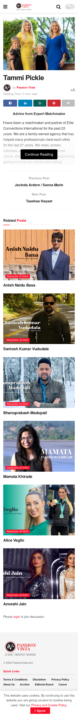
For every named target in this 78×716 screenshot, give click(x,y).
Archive (25, 684)
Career (62, 684)
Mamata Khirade (17, 476)
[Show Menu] (5, 6)
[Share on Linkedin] (25, 103)
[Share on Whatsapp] (39, 103)
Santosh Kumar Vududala (26, 349)
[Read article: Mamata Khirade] (39, 446)
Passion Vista (26, 87)
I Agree (40, 710)
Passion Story (18, 276)
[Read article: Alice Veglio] (39, 510)
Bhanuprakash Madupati (25, 412)
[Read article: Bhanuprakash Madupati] (39, 382)
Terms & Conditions (15, 679)
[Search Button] (58, 6)
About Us (9, 684)
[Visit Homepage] (32, 6)
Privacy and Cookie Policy (48, 705)
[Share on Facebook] (10, 103)
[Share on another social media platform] (68, 103)
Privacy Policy (60, 679)
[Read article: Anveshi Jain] (39, 573)
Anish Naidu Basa (19, 285)
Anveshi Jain (14, 604)
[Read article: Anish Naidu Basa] (39, 254)
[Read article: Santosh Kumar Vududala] (39, 318)
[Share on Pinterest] (53, 103)
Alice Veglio (13, 540)
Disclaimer (39, 679)
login (16, 616)
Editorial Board (44, 684)
